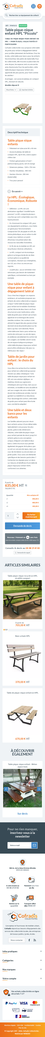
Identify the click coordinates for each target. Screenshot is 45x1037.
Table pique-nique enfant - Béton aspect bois (22, 765)
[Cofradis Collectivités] (12, 6)
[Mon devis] (33, 6)
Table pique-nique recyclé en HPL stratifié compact (22, 577)
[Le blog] (35, 940)
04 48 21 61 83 (33, 548)
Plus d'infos (10, 90)
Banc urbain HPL (22, 636)
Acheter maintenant (31, 515)
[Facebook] (29, 940)
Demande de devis (22, 526)
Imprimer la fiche (27, 90)
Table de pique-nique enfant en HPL (22, 692)
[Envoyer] (34, 845)
